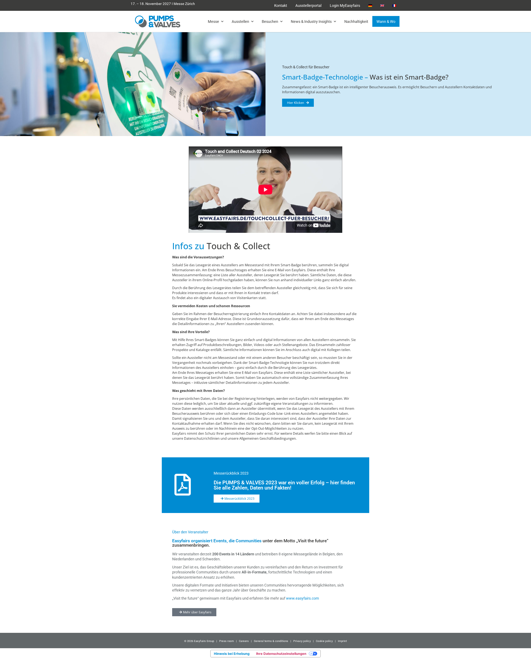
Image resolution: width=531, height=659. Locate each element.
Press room (226, 641)
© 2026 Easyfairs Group (199, 641)
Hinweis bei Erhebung (232, 654)
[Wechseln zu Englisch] (382, 5)
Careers (244, 641)
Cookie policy (324, 641)
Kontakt (280, 5)
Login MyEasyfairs (345, 5)
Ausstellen (240, 21)
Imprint (342, 641)
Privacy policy (302, 641)
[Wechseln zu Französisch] (394, 5)
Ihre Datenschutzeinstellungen (281, 654)
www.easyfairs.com (302, 598)
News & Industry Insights (311, 21)
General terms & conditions (271, 641)
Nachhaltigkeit (356, 21)
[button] (236, 499)
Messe (213, 21)
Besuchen (270, 21)
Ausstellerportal (308, 5)
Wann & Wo (385, 21)
